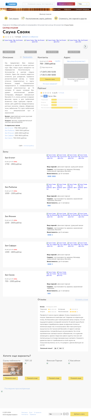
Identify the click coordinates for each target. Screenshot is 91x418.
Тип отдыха (14, 19)
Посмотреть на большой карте (76, 80)
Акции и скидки (66, 4)
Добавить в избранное (30, 37)
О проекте (37, 412)
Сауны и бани (10, 28)
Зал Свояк (16, 138)
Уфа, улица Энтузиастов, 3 (76, 61)
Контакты (25, 414)
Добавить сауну (79, 414)
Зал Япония (17, 133)
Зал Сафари (16, 135)
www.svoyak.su (29, 145)
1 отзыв (61, 93)
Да (56, 348)
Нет (61, 348)
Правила (33, 414)
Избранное (67, 9)
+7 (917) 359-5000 (48, 75)
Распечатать (27, 57)
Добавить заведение (82, 9)
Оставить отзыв (81, 299)
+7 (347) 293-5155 (48, 72)
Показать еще (10, 378)
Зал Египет (16, 128)
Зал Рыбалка (17, 130)
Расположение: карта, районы (39, 19)
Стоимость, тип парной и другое (73, 19)
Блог (30, 412)
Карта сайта (57, 9)
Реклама (25, 412)
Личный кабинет (7, 9)
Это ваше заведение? (50, 84)
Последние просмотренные (17, 388)
